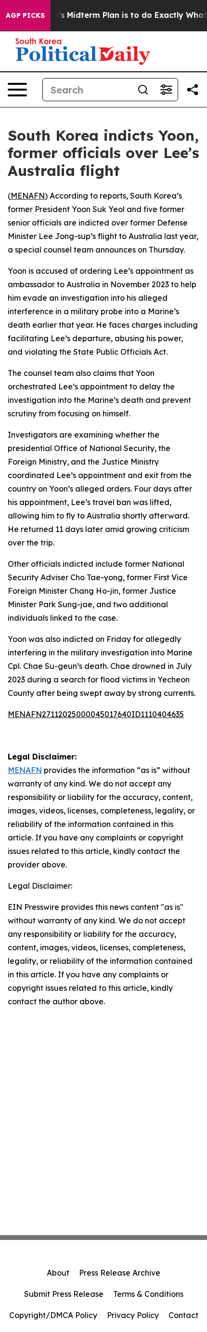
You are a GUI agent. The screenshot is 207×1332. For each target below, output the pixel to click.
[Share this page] (192, 89)
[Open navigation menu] (17, 89)
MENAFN (28, 195)
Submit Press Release (64, 1294)
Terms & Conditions (148, 1294)
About (58, 1273)
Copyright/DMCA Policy (53, 1315)
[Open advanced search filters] (166, 90)
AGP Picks (25, 15)
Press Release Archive (119, 1273)
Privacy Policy (133, 1315)
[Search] (143, 90)
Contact (183, 1315)
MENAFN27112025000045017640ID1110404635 (96, 714)
